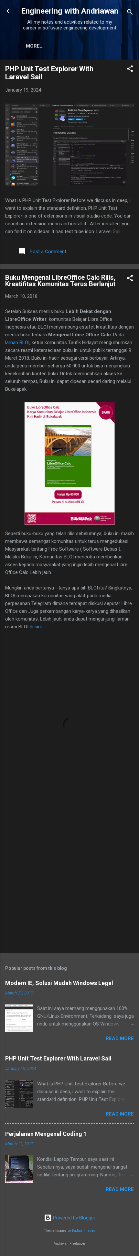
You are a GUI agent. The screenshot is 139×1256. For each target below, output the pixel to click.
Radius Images (83, 1230)
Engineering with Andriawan (69, 11)
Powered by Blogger (73, 1218)
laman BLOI (17, 342)
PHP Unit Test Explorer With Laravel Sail (58, 1058)
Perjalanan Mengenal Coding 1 (46, 1133)
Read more (120, 1038)
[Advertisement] (69, 873)
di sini (36, 627)
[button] (130, 70)
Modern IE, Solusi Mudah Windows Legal (59, 983)
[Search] (130, 13)
